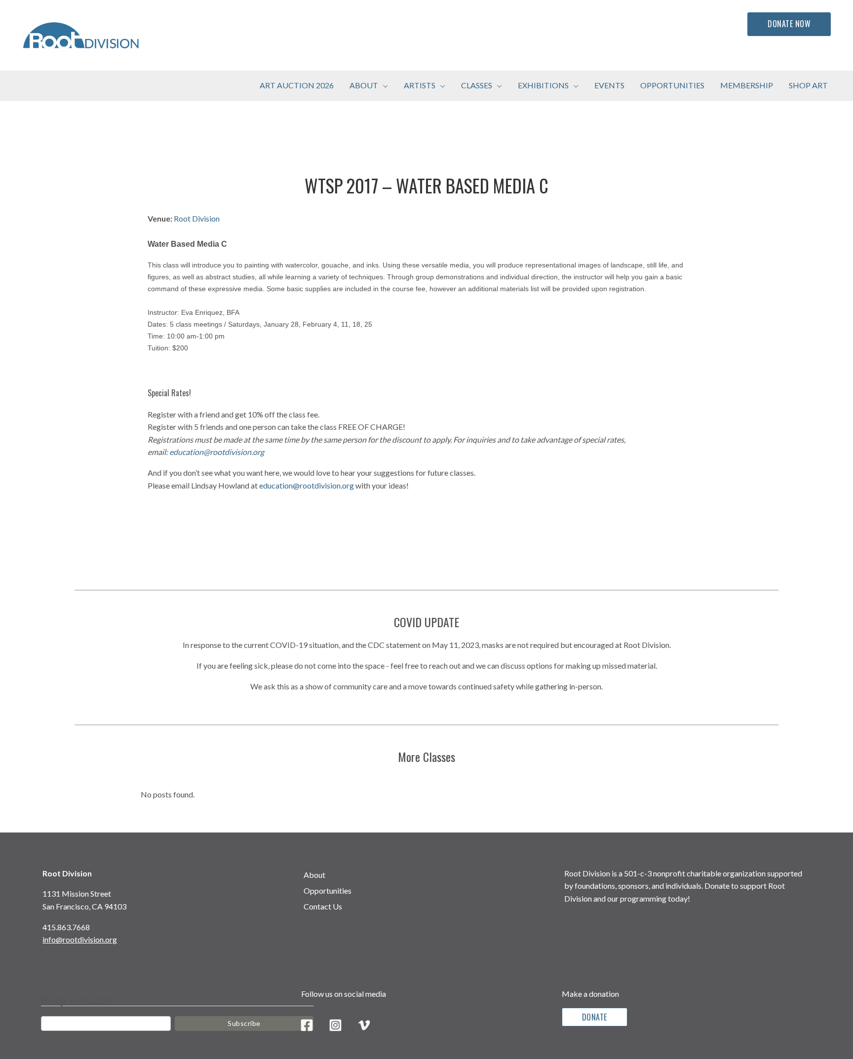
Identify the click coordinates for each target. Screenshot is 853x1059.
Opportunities (327, 890)
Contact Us (323, 906)
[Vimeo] (364, 1025)
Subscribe (244, 1023)
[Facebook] (306, 1025)
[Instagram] (335, 1025)
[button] (383, 85)
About (314, 874)
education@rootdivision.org (216, 451)
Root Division (197, 218)
